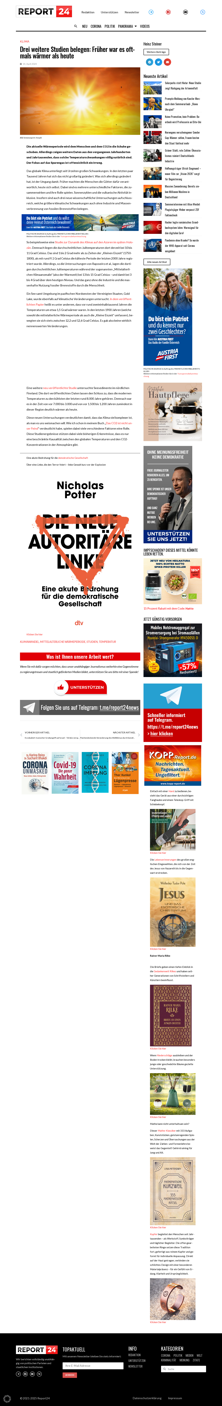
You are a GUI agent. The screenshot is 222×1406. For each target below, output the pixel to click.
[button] (76, 26)
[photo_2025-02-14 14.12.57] (168, 542)
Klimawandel (29, 641)
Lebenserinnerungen (165, 859)
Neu (84, 26)
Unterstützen (109, 12)
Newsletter (132, 12)
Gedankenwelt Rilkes (165, 971)
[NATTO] (173, 603)
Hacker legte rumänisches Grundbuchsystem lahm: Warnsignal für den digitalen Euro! (182, 227)
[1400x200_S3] (80, 230)
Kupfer (154, 1234)
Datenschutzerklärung (147, 1398)
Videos (145, 26)
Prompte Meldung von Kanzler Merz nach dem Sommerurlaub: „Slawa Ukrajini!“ (182, 104)
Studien (92, 641)
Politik (110, 26)
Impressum (175, 1398)
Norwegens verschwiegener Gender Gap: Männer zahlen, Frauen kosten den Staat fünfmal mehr (182, 137)
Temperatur (107, 641)
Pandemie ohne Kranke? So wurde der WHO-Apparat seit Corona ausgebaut (182, 245)
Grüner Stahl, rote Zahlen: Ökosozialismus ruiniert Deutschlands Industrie (183, 155)
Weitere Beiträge (156, 51)
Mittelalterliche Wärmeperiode (62, 641)
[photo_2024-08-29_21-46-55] (173, 440)
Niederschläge (164, 1055)
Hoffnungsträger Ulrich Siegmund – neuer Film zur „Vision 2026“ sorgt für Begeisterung (183, 173)
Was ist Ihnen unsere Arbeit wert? (80, 656)
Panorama (125, 26)
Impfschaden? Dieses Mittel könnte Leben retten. (171, 552)
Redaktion (87, 12)
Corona (96, 26)
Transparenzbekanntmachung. (73, 236)
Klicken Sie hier (34, 634)
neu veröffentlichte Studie (60, 388)
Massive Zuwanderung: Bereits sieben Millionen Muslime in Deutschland (182, 191)
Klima (24, 41)
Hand (171, 791)
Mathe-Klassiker (167, 1130)
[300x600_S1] (168, 364)
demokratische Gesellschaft (73, 457)
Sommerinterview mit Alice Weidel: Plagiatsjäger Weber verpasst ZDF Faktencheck (182, 209)
